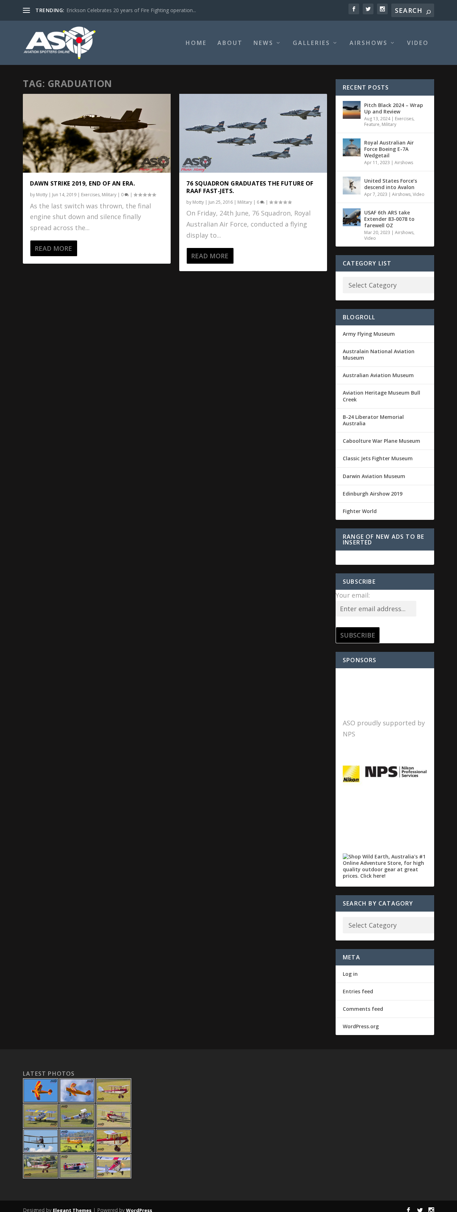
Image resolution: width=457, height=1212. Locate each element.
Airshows (369, 43)
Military (109, 195)
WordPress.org (361, 1026)
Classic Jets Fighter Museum (378, 458)
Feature (372, 124)
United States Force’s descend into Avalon (390, 184)
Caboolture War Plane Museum (381, 440)
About (230, 43)
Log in (350, 973)
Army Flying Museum (369, 333)
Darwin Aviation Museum (374, 476)
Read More (53, 248)
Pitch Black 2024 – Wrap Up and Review (393, 108)
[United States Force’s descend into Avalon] (352, 185)
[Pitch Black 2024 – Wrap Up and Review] (352, 110)
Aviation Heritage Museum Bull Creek (381, 395)
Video (418, 43)
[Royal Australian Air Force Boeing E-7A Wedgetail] (352, 147)
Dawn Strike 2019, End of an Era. (82, 183)
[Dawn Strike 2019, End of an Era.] (97, 133)
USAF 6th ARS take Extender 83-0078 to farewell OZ (389, 219)
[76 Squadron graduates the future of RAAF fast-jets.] (253, 133)
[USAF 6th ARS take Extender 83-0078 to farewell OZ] (352, 217)
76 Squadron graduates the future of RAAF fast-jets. (249, 187)
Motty (41, 195)
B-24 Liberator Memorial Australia (373, 420)
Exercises (90, 195)
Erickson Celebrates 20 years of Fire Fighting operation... (131, 10)
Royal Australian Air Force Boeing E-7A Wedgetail (389, 149)
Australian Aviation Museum (378, 375)
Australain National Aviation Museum (379, 354)
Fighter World (360, 511)
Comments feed (363, 1008)
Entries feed (358, 991)
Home (196, 43)
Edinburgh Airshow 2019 (372, 493)
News (263, 43)
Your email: (353, 595)
